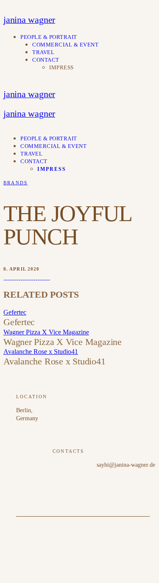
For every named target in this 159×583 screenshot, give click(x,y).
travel (43, 52)
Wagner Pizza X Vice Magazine (46, 332)
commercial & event (65, 44)
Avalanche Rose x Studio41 (40, 351)
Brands (15, 182)
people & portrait (48, 37)
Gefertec (14, 312)
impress (61, 67)
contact (45, 60)
